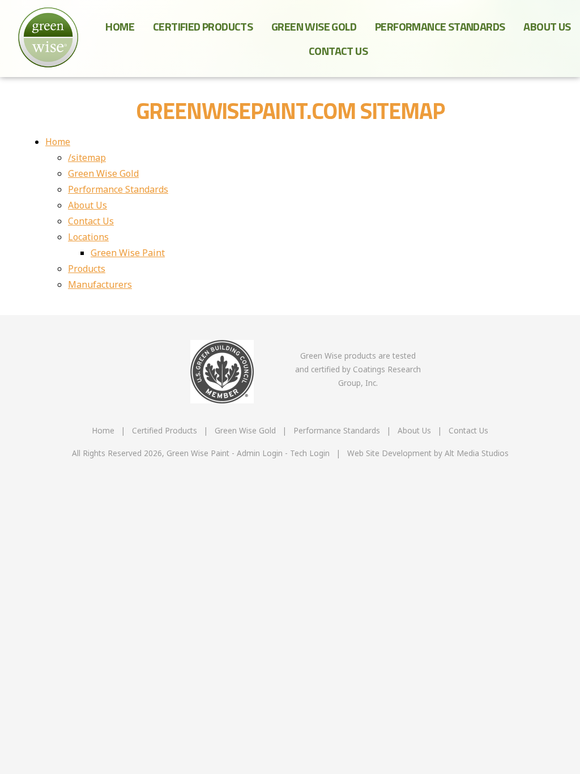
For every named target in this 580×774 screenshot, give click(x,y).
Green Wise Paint (128, 252)
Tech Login (310, 453)
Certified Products (203, 26)
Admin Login (260, 453)
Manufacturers (100, 284)
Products (86, 268)
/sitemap (87, 157)
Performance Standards (440, 26)
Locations (88, 237)
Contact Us (338, 50)
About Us (546, 26)
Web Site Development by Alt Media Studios (428, 453)
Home (119, 26)
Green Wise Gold (313, 26)
